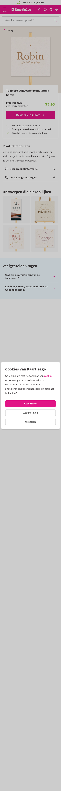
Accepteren (30, 403)
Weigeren (30, 421)
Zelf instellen (30, 412)
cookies (48, 375)
